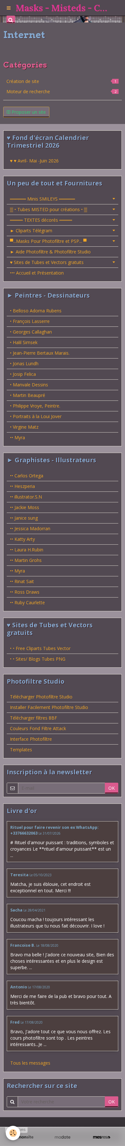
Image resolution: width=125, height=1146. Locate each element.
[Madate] (62, 1137)
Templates (21, 749)
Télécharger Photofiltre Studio (41, 697)
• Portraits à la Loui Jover (36, 416)
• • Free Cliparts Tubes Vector (40, 648)
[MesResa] (102, 1137)
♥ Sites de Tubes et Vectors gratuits (47, 262)
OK (111, 788)
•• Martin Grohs (26, 560)
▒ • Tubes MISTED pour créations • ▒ (48, 209)
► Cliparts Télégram (31, 230)
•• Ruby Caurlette (27, 602)
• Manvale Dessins (29, 385)
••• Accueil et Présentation (37, 273)
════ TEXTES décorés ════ (41, 220)
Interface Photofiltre (31, 739)
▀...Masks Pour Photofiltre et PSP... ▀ (48, 241)
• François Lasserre (30, 321)
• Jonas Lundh (24, 363)
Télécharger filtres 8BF (33, 718)
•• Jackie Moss (24, 507)
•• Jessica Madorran (30, 528)
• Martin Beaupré (27, 395)
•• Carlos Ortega (26, 476)
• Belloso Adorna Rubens (36, 311)
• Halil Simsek (24, 342)
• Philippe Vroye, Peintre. (35, 406)
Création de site (61, 81)
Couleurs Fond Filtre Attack (38, 728)
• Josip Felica (23, 374)
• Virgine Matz (24, 427)
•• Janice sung (24, 518)
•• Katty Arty (22, 539)
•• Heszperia (22, 486)
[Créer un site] (23, 1137)
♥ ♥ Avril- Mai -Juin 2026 (34, 161)
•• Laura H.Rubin (26, 550)
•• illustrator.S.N (26, 497)
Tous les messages (30, 1063)
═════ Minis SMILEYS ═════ (42, 199)
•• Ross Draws (24, 592)
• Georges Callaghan (31, 332)
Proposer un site (28, 112)
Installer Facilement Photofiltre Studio (49, 707)
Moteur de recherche (61, 91)
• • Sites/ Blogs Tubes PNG (37, 659)
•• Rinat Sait (22, 581)
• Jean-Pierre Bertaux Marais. (40, 353)
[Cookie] (13, 1133)
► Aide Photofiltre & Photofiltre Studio (50, 252)
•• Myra (17, 437)
